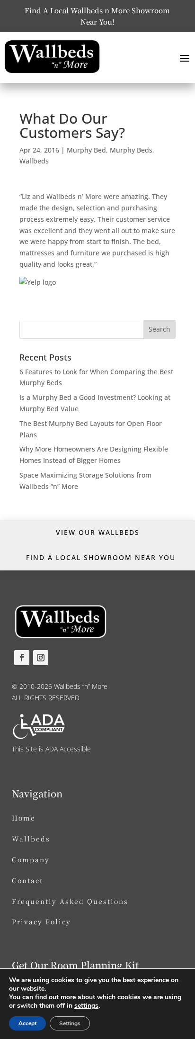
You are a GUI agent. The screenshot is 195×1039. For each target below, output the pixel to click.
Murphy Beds (131, 149)
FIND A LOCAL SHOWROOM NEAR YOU (101, 557)
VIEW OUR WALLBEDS (98, 532)
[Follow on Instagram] (40, 657)
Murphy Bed (86, 149)
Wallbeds (34, 160)
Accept (27, 1023)
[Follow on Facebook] (21, 657)
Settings (69, 1023)
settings (86, 1006)
